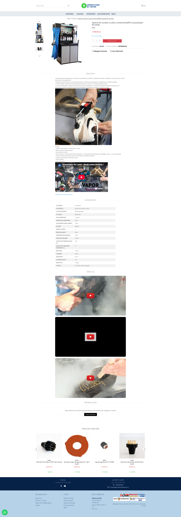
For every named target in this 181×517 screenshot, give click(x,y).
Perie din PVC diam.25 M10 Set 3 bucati (49, 462)
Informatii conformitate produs (64, 194)
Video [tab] (90, 271)
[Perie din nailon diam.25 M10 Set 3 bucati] (132, 445)
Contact (37, 505)
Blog (113, 14)
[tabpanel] (66, 43)
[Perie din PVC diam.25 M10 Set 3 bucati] (49, 445)
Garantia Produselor (69, 503)
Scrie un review (90, 414)
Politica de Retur (68, 500)
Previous (39, 22)
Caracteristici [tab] (90, 200)
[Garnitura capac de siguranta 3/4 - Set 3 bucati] (77, 445)
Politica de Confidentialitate (43, 503)
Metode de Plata (68, 498)
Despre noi (38, 498)
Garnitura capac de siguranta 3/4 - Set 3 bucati (77, 463)
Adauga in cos (112, 41)
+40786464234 (119, 485)
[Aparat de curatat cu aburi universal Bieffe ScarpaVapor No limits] (66, 43)
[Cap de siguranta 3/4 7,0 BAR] (104, 445)
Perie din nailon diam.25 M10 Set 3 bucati (132, 463)
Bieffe (93, 28)
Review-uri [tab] (91, 402)
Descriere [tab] (90, 73)
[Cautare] (68, 5)
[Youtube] (64, 486)
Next (39, 56)
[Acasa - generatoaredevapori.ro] (90, 5)
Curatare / (74, 18)
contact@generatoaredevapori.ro (119, 487)
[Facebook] (61, 486)
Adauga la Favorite (100, 51)
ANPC (65, 508)
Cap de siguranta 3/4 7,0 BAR (104, 462)
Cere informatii (117, 51)
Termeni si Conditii (40, 500)
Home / (69, 18)
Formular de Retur (69, 505)
